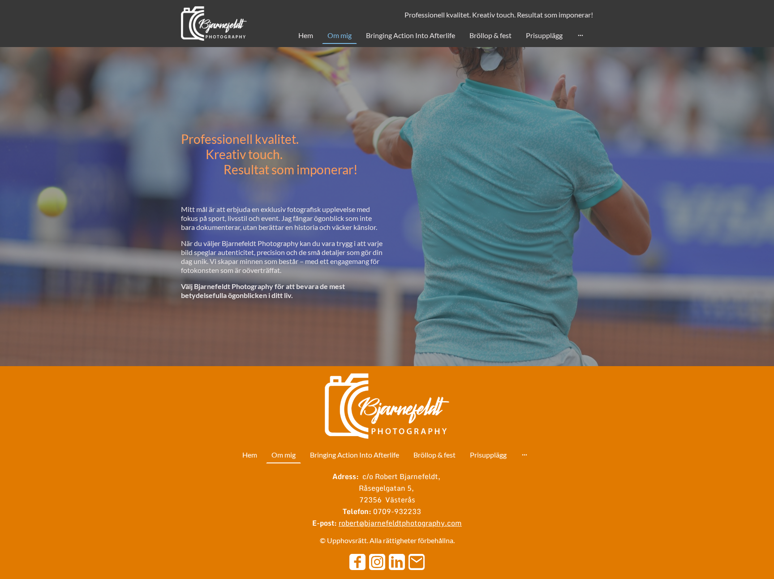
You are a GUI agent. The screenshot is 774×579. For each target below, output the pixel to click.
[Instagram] (377, 562)
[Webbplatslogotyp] (214, 23)
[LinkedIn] (397, 562)
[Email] (416, 562)
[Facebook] (357, 562)
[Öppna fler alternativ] (580, 35)
